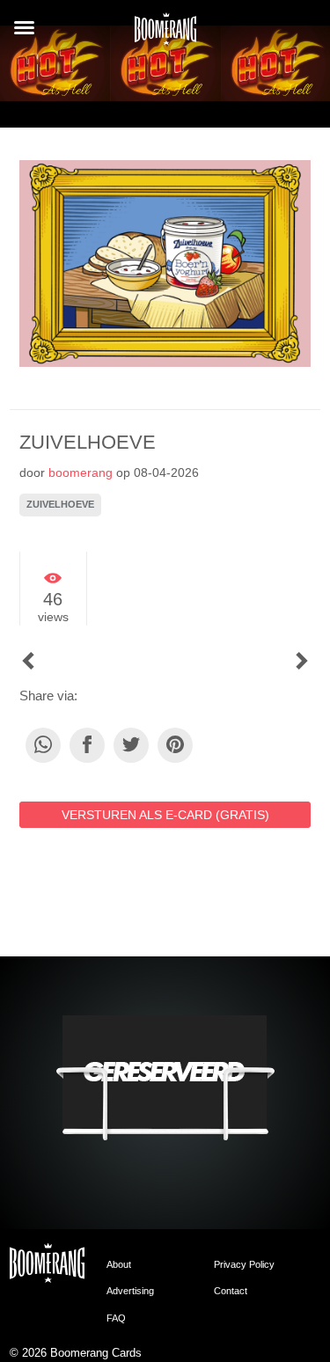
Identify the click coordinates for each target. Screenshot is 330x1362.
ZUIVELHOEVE (60, 504)
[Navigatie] (24, 27)
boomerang (80, 472)
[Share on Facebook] (87, 745)
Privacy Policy (244, 1264)
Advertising (130, 1290)
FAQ (116, 1318)
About (118, 1264)
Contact (230, 1290)
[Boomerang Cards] (165, 34)
